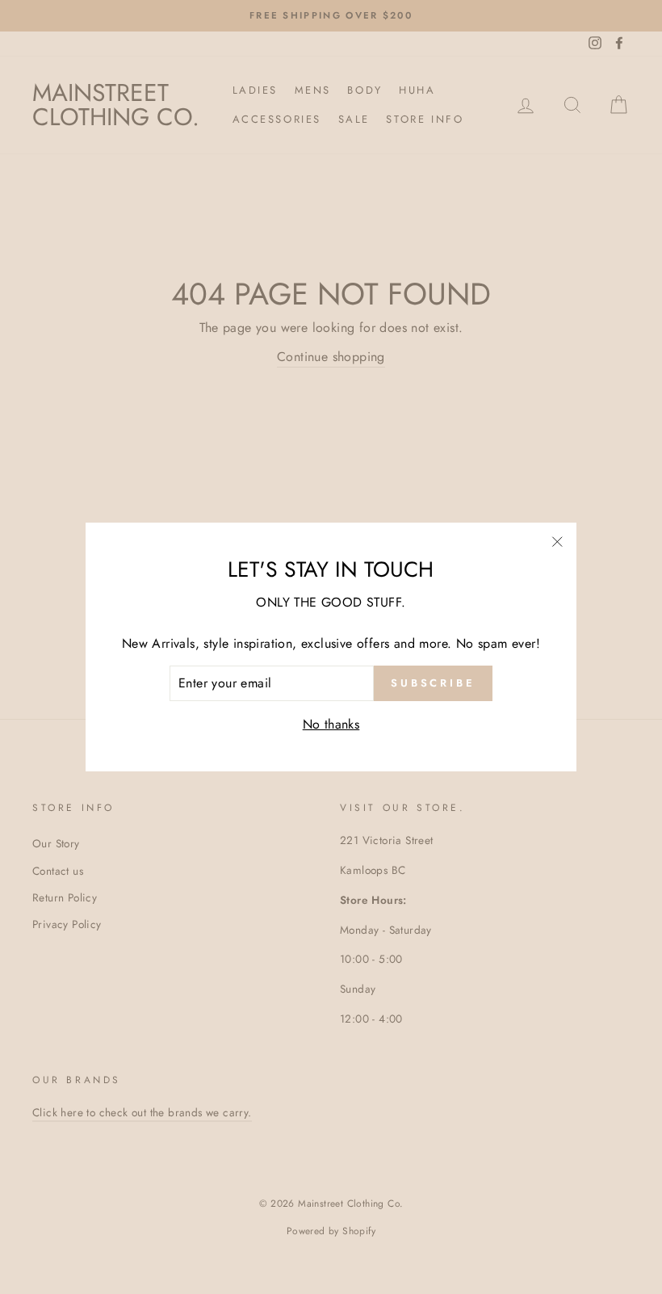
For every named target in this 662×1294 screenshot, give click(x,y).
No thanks (331, 724)
